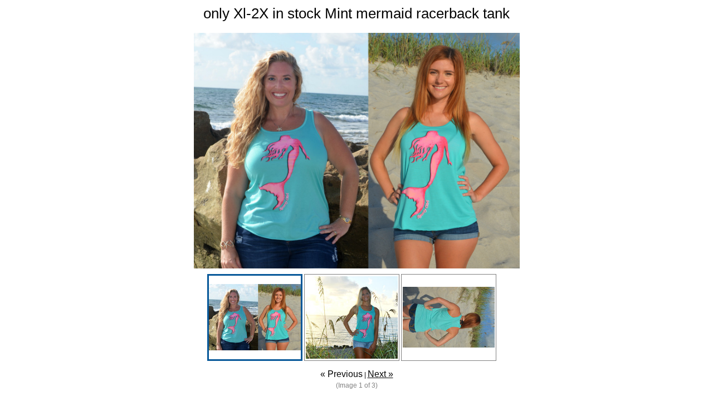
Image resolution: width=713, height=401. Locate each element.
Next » (380, 374)
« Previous (341, 374)
